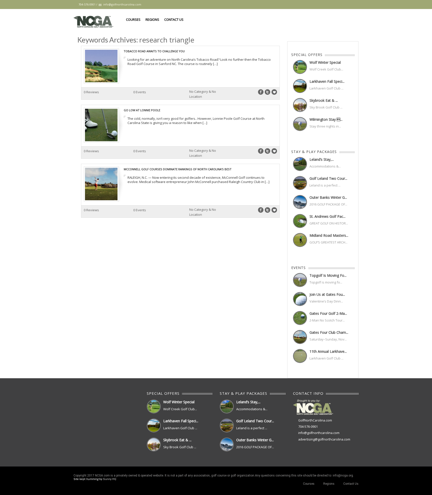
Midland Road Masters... (329, 235)
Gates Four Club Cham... (329, 332)
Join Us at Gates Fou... (327, 294)
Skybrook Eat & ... (324, 100)
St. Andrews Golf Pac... (328, 216)
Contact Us (174, 19)
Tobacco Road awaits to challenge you (154, 51)
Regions (152, 19)
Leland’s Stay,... (322, 159)
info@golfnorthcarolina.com (319, 433)
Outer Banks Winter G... (328, 197)
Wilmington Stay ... (326, 119)
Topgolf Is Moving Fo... (328, 275)
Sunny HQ (109, 479)
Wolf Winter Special (325, 62)
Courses (133, 19)
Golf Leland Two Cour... (328, 178)
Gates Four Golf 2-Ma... (328, 313)
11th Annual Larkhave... (328, 351)
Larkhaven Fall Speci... (327, 81)
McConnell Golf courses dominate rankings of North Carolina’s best (178, 169)
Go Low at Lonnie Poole (142, 110)
